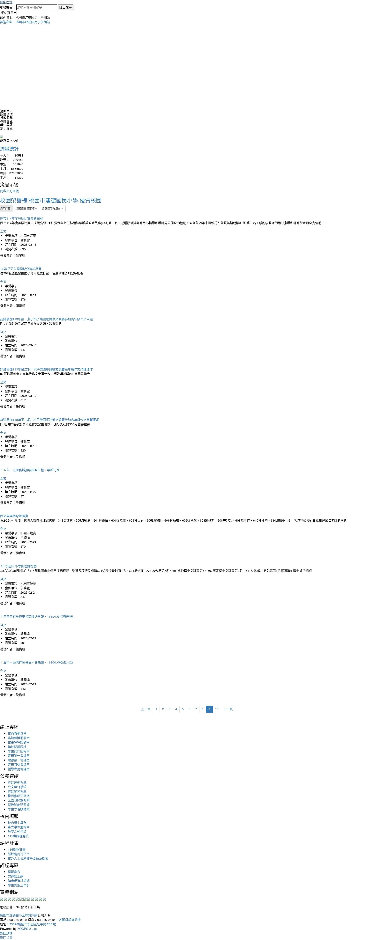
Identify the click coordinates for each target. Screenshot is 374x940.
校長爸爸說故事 (19, 742)
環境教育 (14, 872)
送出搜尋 (65, 7)
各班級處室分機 (68, 919)
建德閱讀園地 (17, 747)
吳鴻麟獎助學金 (19, 738)
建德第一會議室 (19, 755)
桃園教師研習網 (19, 796)
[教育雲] (32, 898)
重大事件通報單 (19, 827)
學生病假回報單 (19, 751)
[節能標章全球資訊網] (21, 898)
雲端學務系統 (17, 791)
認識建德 (6, 114)
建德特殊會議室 (19, 764)
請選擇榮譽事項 (25, 208)
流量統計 (9, 148)
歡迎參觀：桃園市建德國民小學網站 (25, 22)
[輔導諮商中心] (36, 898)
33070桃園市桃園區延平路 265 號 (32, 924)
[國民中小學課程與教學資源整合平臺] (40, 898)
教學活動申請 (17, 831)
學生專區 (6, 124)
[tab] (187, 114)
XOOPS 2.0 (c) (27, 928)
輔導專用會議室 (19, 769)
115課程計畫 (17, 849)
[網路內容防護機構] (9, 898)
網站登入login (9, 140)
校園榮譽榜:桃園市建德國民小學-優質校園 (50, 200)
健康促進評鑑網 (19, 880)
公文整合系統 (17, 787)
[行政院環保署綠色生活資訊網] (13, 898)
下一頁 (228, 709)
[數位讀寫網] (28, 898)
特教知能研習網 (19, 804)
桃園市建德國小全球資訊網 (18, 915)
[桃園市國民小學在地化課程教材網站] (5, 898)
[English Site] (1, 136)
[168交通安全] (1, 898)
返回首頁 (6, 111)
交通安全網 (15, 876)
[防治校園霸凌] (24, 898)
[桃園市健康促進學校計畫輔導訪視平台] (44, 898)
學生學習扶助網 (19, 809)
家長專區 (6, 128)
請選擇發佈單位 (52, 208)
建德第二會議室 (19, 760)
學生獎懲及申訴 (19, 885)
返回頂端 (6, 933)
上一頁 (146, 709)
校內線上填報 (17, 822)
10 (217, 709)
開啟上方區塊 (9, 191)
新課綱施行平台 (19, 854)
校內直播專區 (17, 733)
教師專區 (6, 121)
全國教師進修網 (19, 800)
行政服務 (6, 117)
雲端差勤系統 (17, 782)
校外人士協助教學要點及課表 (28, 858)
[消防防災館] (17, 898)
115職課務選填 (18, 836)
